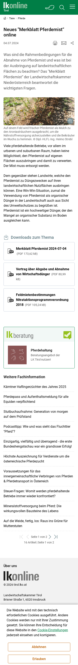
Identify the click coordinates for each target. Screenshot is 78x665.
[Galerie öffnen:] (39, 111)
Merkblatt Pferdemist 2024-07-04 (41, 251)
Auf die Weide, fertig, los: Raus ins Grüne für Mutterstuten (36, 523)
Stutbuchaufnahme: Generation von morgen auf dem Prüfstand (36, 414)
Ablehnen (39, 647)
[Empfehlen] (63, 43)
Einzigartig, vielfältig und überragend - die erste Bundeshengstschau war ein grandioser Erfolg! (38, 443)
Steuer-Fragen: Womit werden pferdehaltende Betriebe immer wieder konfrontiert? (36, 493)
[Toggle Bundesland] (49, 7)
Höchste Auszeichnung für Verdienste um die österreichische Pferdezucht (36, 458)
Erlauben (39, 659)
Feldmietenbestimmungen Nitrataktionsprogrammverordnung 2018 (42, 300)
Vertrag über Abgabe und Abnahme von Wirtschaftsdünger (42, 274)
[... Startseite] (15, 7)
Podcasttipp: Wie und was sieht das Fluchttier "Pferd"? (37, 429)
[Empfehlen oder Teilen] (72, 43)
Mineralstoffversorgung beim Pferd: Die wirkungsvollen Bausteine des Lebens (32, 508)
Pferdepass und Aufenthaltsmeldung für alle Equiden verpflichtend (36, 399)
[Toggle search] (61, 7)
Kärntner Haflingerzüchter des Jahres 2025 (35, 387)
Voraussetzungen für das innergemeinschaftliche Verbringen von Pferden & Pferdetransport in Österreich (38, 476)
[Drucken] (55, 43)
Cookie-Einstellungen (52, 630)
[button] (72, 7)
